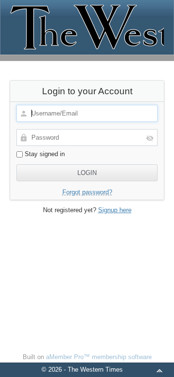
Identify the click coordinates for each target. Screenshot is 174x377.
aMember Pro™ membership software (99, 357)
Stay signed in (44, 154)
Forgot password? (87, 192)
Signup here (114, 210)
